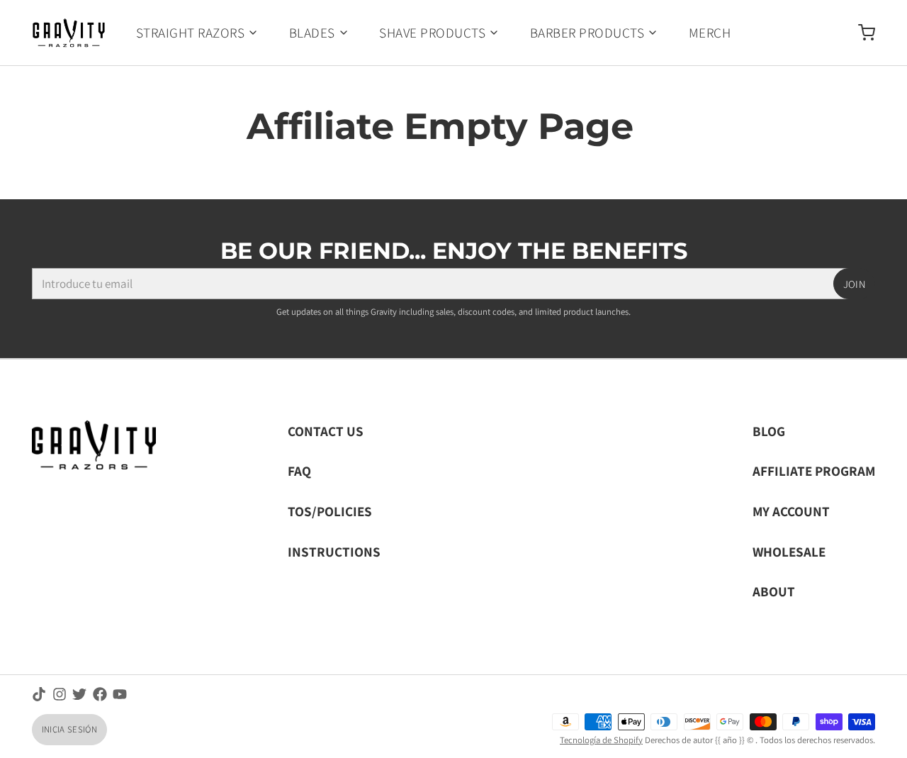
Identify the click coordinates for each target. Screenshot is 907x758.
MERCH (710, 32)
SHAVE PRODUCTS (432, 32)
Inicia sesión (69, 729)
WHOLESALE (789, 551)
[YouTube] (120, 694)
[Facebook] (100, 694)
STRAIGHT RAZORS (190, 32)
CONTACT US (326, 431)
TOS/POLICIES (330, 511)
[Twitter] (79, 694)
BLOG (769, 431)
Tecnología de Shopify (601, 740)
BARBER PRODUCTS (587, 32)
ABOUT (774, 591)
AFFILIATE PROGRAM (814, 470)
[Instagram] (59, 694)
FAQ (299, 470)
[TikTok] (39, 694)
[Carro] (860, 32)
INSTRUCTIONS (334, 551)
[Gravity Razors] (69, 32)
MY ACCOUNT (791, 511)
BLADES (312, 32)
